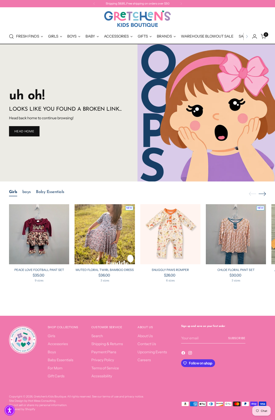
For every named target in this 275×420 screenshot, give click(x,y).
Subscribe (236, 338)
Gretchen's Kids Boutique (50, 396)
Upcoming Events (152, 352)
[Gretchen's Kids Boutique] (137, 19)
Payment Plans (103, 352)
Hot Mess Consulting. (42, 400)
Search (97, 336)
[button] (9, 410)
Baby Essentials (60, 360)
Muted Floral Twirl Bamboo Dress (105, 270)
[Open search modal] (11, 36)
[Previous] (94, 3)
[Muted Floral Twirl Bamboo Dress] (105, 234)
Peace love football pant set (39, 270)
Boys (52, 352)
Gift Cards (56, 376)
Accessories (58, 344)
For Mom (55, 368)
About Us (145, 336)
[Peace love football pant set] (39, 234)
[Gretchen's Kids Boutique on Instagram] (190, 354)
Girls (51, 336)
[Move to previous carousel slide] (252, 194)
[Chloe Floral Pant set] (236, 234)
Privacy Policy (102, 360)
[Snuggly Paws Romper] (170, 234)
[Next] (181, 3)
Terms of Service (105, 368)
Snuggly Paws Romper (170, 270)
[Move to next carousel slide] (262, 193)
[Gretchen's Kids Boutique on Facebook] (183, 354)
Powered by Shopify (22, 409)
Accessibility (101, 376)
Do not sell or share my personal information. (38, 405)
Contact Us (147, 344)
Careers (144, 360)
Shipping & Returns (107, 344)
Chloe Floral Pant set (236, 270)
